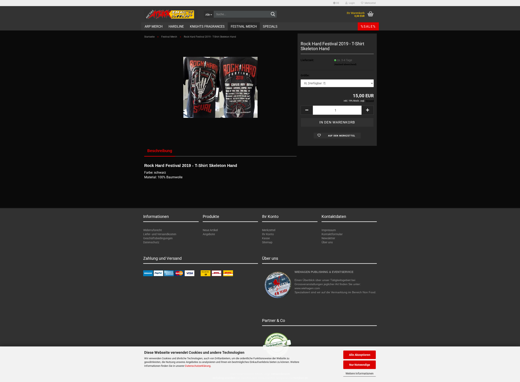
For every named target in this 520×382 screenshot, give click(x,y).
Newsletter (328, 238)
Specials (270, 26)
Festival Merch (244, 26)
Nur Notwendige (359, 364)
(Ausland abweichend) (345, 64)
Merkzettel (369, 3)
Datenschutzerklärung (197, 365)
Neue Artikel (210, 230)
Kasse (266, 238)
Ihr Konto (268, 234)
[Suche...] (273, 14)
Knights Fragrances (207, 26)
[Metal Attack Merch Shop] (171, 14)
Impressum (329, 230)
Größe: (305, 75)
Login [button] (351, 3)
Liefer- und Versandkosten (159, 234)
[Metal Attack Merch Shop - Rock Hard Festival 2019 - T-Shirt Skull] (220, 87)
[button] (336, 3)
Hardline (176, 26)
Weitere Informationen (360, 373)
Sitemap (267, 242)
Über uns (327, 242)
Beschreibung (159, 150)
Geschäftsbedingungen (158, 238)
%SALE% (368, 26)
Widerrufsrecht (152, 230)
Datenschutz (151, 242)
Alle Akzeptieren (359, 354)
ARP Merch (153, 26)
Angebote (209, 234)
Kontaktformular (332, 234)
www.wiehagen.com (307, 288)
